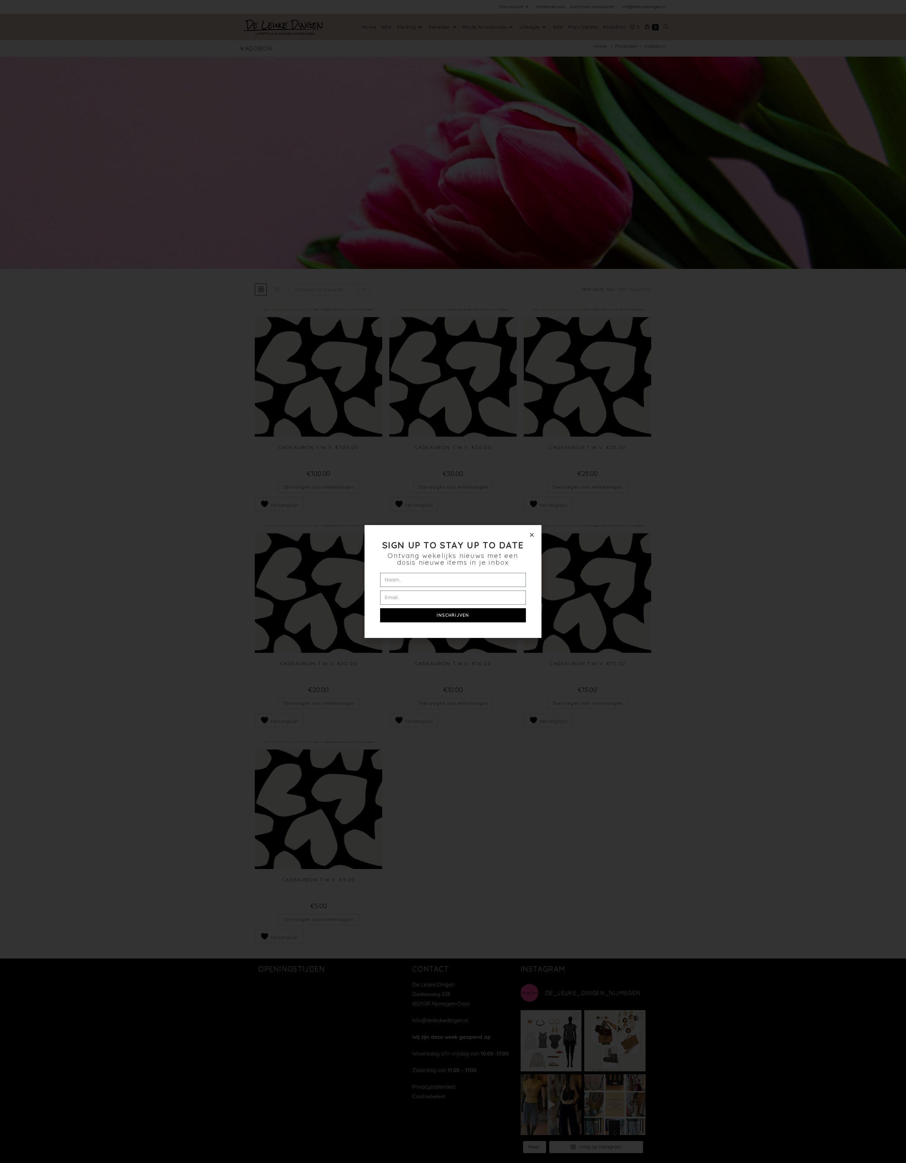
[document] (453, 581)
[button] (531, 534)
